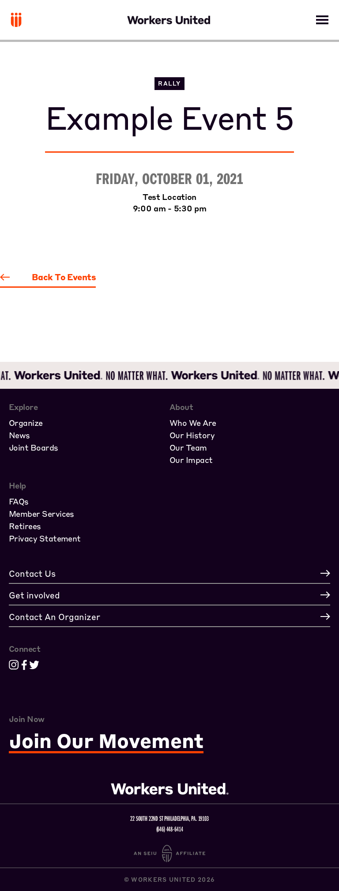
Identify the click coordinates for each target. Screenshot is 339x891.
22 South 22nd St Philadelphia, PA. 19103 (169, 818)
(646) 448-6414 (169, 828)
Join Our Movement (106, 741)
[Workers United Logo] (16, 19)
